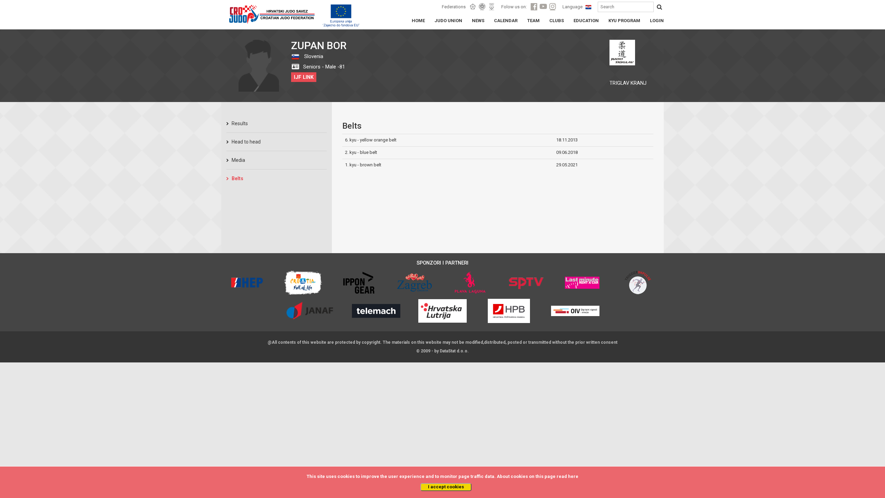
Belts (237, 178)
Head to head (246, 142)
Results (240, 123)
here (573, 476)
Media (238, 160)
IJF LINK (304, 77)
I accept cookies (446, 486)
